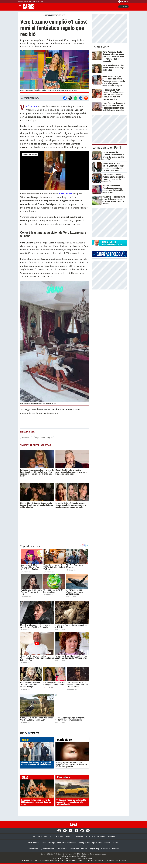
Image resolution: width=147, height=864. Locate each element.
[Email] (86, 98)
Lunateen (101, 836)
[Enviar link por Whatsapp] (75, 98)
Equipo (84, 848)
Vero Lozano (65, 193)
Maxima (116, 842)
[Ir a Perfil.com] (123, 2)
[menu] (20, 7)
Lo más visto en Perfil (106, 147)
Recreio (107, 842)
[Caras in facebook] (65, 830)
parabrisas (72, 777)
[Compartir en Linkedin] (80, 98)
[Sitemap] (88, 830)
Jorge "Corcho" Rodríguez (43, 438)
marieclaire (72, 740)
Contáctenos (62, 848)
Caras (43, 842)
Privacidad (74, 848)
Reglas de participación (100, 848)
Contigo (51, 842)
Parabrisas (90, 836)
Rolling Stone (84, 842)
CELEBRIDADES (49, 15)
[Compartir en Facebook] (65, 98)
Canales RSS (33, 848)
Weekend (79, 836)
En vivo (124, 7)
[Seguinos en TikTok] (76, 830)
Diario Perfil (37, 836)
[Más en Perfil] (34, 733)
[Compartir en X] (70, 98)
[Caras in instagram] (59, 830)
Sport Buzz (97, 842)
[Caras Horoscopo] (109, 256)
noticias (37, 740)
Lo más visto (100, 47)
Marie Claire (59, 836)
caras (37, 777)
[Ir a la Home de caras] (28, 8)
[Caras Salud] (109, 245)
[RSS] (82, 830)
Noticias (47, 836)
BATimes (111, 836)
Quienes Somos (47, 848)
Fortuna (69, 836)
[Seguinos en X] (70, 830)
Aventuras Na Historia (66, 842)
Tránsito (115, 848)
